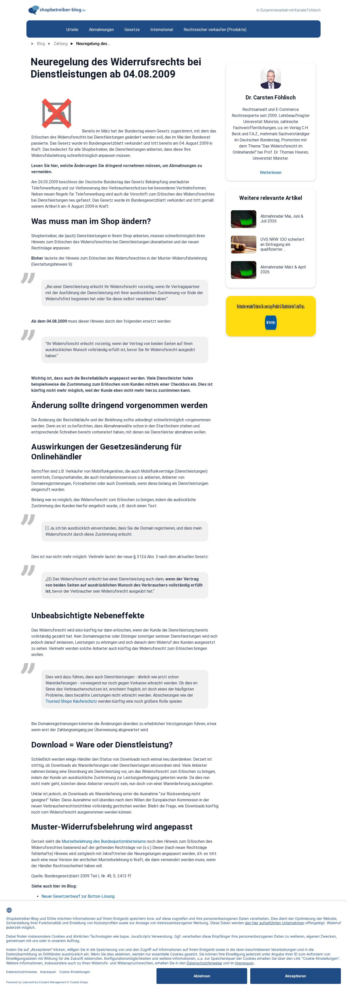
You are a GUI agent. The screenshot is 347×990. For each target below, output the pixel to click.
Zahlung (61, 43)
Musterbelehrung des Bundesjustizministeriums (104, 841)
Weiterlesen (270, 172)
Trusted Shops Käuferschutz (71, 701)
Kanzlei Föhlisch (307, 10)
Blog (41, 43)
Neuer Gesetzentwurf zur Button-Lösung (78, 896)
